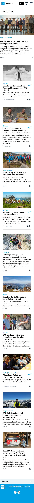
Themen (5, 481)
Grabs (5, 373)
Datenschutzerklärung (23, 488)
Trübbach (6, 252)
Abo (21, 3)
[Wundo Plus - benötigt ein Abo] (29, 85)
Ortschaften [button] (10, 3)
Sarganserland (8, 170)
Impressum (12, 488)
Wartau (5, 295)
